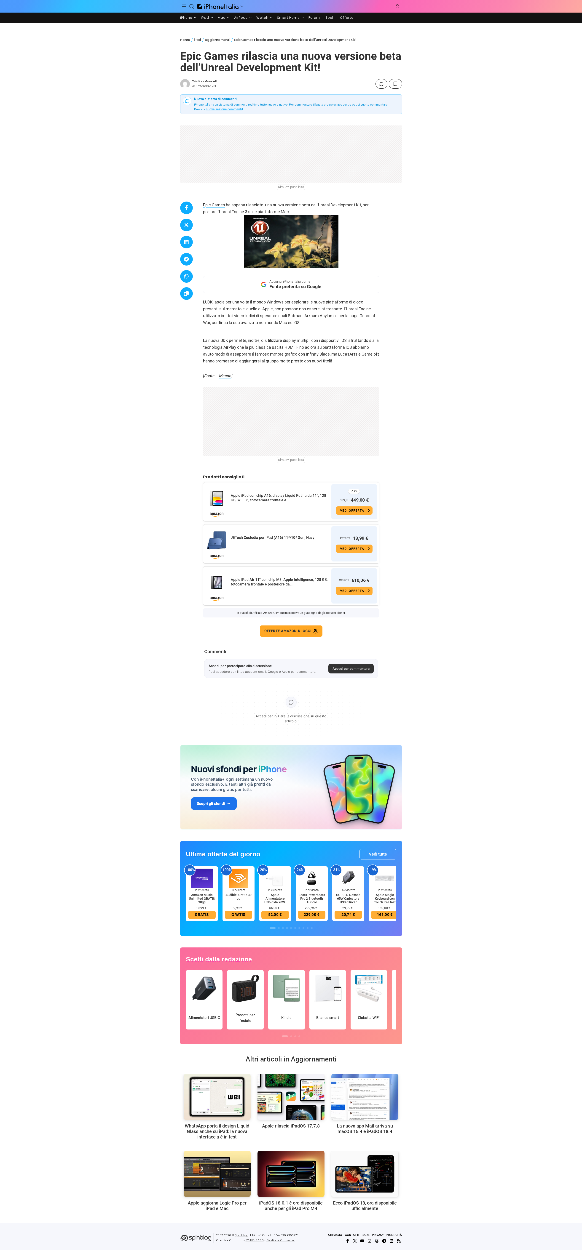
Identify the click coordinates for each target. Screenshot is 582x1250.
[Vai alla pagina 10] (312, 928)
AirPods (241, 17)
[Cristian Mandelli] (185, 84)
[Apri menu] (241, 6)
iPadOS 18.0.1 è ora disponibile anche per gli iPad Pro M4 (291, 1205)
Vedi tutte (378, 854)
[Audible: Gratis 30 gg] (238, 878)
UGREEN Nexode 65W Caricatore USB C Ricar (348, 898)
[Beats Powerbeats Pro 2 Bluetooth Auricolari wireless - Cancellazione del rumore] (311, 878)
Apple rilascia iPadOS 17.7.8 (291, 1126)
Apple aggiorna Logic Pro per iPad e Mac (217, 1205)
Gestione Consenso (280, 1240)
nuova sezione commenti (224, 109)
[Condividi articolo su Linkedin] (186, 242)
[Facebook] (348, 1241)
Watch (262, 17)
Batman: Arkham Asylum (311, 315)
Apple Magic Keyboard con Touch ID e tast (385, 898)
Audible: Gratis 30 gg (238, 896)
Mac (221, 17)
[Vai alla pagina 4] (287, 928)
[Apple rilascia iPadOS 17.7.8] (291, 1097)
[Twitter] (355, 1241)
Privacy (378, 1235)
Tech (330, 17)
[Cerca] (192, 6)
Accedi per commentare (351, 668)
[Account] (397, 6)
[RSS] (399, 1241)
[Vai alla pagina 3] (283, 928)
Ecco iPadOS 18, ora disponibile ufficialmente (365, 1205)
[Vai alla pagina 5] (291, 928)
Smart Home (288, 17)
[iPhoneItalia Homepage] (218, 6)
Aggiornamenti (217, 39)
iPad (205, 17)
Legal (366, 1235)
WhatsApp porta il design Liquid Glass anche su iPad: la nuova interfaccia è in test (217, 1131)
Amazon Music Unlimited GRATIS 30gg (202, 898)
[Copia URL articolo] (186, 293)
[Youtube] (362, 1241)
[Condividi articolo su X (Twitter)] (186, 225)
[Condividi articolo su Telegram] (186, 259)
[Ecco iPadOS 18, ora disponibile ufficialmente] (364, 1174)
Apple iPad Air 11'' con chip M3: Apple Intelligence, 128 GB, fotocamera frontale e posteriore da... (279, 581)
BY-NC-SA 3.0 (255, 1240)
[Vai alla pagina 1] (273, 928)
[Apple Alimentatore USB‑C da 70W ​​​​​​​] (275, 878)
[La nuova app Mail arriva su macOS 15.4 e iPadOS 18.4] (364, 1097)
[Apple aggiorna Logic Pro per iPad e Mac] (217, 1174)
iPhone (186, 17)
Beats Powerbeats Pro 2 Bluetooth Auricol (311, 898)
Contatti (352, 1235)
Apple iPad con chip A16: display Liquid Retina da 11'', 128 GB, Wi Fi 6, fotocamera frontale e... (278, 497)
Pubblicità (394, 1235)
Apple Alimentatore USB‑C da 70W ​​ (275, 898)
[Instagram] (370, 1241)
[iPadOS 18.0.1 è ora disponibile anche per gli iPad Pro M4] (291, 1174)
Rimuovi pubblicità (291, 187)
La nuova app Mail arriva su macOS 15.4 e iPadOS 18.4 (365, 1128)
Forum (314, 17)
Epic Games (214, 204)
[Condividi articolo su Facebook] (186, 208)
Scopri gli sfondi (211, 803)
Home (185, 39)
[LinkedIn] (391, 1241)
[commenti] (381, 84)
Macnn (225, 375)
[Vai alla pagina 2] (279, 928)
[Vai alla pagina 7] (299, 928)
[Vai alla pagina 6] (295, 928)
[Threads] (377, 1241)
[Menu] (184, 6)
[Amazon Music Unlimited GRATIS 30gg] (202, 878)
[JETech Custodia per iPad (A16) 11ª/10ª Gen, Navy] (216, 540)
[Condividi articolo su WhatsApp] (186, 276)
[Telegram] (384, 1241)
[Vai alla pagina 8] (303, 928)
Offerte (347, 17)
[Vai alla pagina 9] (307, 928)
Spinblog (241, 1235)
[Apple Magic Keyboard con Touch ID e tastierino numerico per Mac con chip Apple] (385, 878)
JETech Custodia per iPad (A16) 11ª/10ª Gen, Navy (272, 537)
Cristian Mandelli (204, 81)
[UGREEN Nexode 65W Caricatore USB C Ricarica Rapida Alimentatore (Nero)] (348, 878)
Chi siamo (335, 1235)
